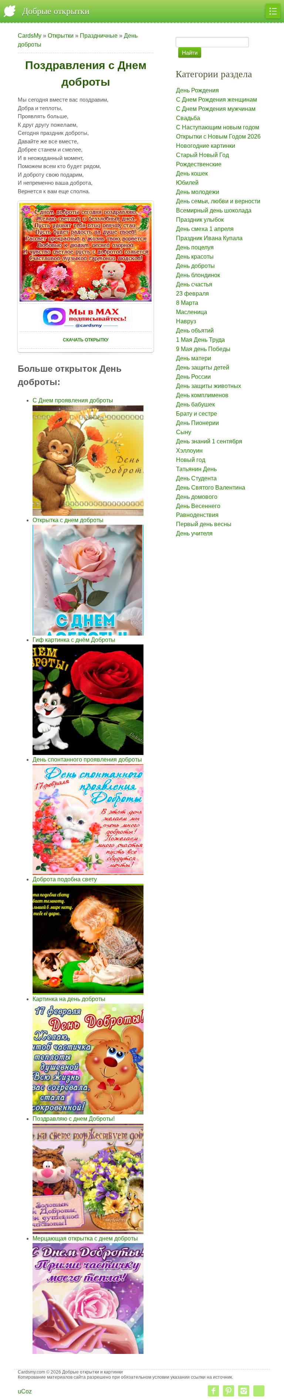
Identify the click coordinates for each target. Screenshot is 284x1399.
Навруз (186, 321)
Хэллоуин (189, 450)
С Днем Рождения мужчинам (216, 109)
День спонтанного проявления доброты (87, 759)
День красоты (195, 256)
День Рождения (197, 90)
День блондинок (198, 275)
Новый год (190, 460)
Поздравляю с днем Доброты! (74, 1119)
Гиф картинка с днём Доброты (74, 640)
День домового (196, 497)
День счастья (194, 284)
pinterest (228, 1390)
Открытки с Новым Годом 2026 (218, 136)
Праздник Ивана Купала (209, 238)
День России (193, 377)
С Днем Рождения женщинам (216, 99)
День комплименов (202, 395)
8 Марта (187, 303)
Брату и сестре (196, 414)
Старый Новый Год (202, 155)
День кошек (192, 173)
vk (258, 1390)
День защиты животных (208, 386)
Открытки (61, 36)
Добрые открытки (55, 11)
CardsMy (29, 36)
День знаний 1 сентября (209, 441)
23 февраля (192, 293)
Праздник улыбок (200, 220)
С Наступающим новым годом (217, 127)
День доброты (195, 266)
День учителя (194, 533)
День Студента (196, 478)
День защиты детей (202, 367)
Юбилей (187, 183)
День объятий (195, 330)
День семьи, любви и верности (218, 201)
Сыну (183, 432)
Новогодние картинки (205, 146)
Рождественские (199, 164)
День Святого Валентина (210, 487)
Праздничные (99, 36)
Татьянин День (196, 469)
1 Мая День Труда (200, 340)
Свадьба (188, 118)
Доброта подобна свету (65, 879)
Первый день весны (203, 524)
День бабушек (195, 404)
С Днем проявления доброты (73, 400)
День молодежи (197, 192)
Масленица (191, 312)
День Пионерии (197, 423)
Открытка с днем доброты (68, 520)
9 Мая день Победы (203, 349)
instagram (243, 1390)
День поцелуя (195, 247)
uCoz (25, 1391)
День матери (193, 358)
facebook (213, 1390)
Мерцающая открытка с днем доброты (85, 1238)
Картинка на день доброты (69, 999)
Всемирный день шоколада (213, 210)
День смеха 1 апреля (205, 229)
